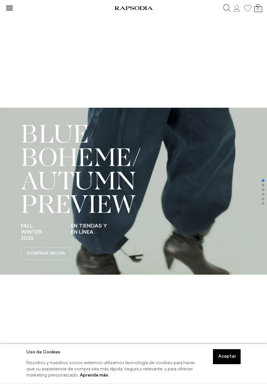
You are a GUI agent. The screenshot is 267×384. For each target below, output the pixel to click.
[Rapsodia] (133, 8)
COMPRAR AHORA (46, 253)
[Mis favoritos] (248, 8)
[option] (133, 192)
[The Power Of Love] (133, 273)
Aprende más (94, 375)
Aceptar (227, 356)
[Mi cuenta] (237, 8)
